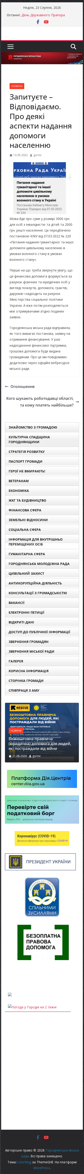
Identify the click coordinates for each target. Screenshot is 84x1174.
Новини (16, 86)
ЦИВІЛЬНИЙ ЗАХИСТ (26, 573)
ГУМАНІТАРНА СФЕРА (27, 554)
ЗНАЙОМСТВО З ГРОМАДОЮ (33, 427)
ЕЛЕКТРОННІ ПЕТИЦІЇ (26, 612)
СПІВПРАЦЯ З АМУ (24, 690)
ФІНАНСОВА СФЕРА (25, 510)
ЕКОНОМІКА (19, 490)
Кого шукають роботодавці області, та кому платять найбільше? (40, 402)
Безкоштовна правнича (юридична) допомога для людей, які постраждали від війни (40, 743)
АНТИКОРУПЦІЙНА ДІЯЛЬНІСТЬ (35, 583)
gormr (37, 155)
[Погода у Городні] (7, 976)
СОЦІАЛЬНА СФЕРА (25, 529)
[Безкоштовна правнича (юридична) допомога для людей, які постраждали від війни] (42, 705)
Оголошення (22, 386)
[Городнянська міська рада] (42, 55)
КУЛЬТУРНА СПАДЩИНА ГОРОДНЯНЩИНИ (29, 439)
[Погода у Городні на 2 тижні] (32, 1007)
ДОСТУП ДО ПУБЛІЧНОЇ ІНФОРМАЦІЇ (39, 632)
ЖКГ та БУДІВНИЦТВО (27, 500)
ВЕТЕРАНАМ (19, 481)
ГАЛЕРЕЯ (16, 661)
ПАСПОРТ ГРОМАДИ (25, 461)
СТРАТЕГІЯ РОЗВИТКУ (27, 451)
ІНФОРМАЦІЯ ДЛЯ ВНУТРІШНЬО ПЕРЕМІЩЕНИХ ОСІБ (36, 541)
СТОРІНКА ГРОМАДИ (26, 680)
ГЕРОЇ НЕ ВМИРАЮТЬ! (27, 471)
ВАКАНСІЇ (16, 602)
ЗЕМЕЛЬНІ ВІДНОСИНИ (28, 520)
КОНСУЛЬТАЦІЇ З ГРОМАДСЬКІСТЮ (38, 593)
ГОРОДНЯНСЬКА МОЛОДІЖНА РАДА (39, 563)
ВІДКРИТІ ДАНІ (21, 622)
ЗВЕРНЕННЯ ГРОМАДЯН (29, 641)
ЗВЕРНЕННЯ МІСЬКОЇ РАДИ (31, 651)
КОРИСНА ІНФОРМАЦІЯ (29, 671)
